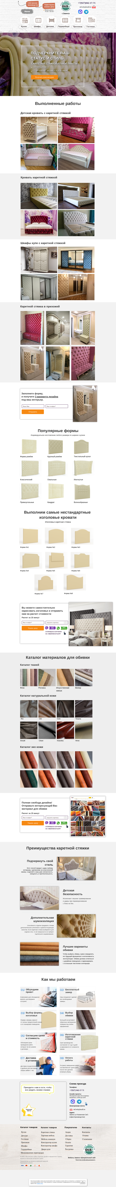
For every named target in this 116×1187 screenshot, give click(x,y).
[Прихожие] (77, 28)
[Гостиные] (90, 29)
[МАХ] (80, 13)
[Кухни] (24, 28)
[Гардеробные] (63, 28)
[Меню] (27, 14)
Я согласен (82, 1182)
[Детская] (50, 28)
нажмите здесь (40, 1183)
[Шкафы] (37, 28)
